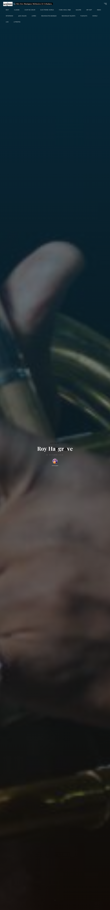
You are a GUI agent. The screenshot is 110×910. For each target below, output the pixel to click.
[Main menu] (105, 4)
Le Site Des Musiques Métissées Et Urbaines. (33, 4)
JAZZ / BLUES (54, 443)
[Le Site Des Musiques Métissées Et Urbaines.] (8, 4)
